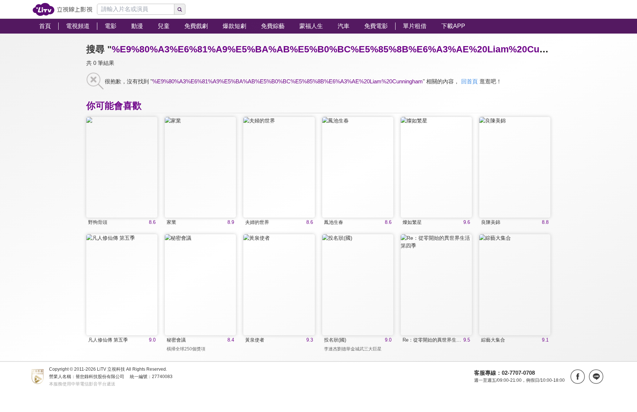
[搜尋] (179, 9)
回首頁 (469, 81)
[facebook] (577, 376)
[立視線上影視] (62, 9)
